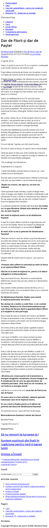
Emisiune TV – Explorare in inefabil (20, 13)
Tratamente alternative (16, 32)
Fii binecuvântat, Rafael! (15, 494)
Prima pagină (11, 3)
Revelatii (9, 29)
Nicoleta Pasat (10, 80)
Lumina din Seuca (8, 464)
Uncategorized (12, 34)
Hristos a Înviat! (11, 454)
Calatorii (9, 22)
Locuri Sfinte (11, 27)
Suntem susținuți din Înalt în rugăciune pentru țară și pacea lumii (21, 444)
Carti (7, 24)
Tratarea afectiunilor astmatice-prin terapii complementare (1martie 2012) (20, 460)
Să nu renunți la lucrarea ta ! (20, 434)
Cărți (7, 5)
